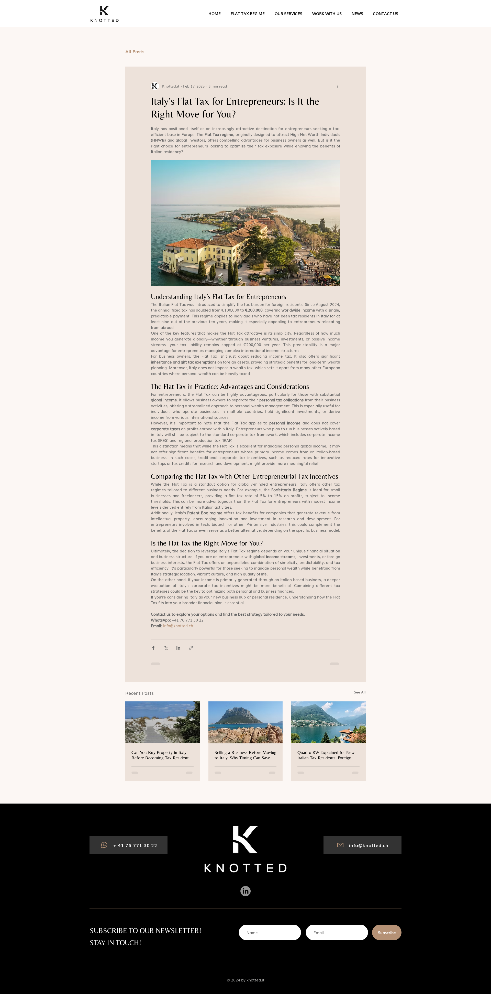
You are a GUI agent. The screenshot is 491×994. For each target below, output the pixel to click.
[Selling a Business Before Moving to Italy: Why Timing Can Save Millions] (245, 722)
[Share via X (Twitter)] (165, 647)
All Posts (134, 51)
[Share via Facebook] (153, 647)
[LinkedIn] (245, 891)
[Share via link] (190, 647)
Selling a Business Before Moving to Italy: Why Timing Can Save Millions (245, 755)
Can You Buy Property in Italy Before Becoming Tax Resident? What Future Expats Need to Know (161, 755)
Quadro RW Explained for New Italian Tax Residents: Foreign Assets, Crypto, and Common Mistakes (325, 755)
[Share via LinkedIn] (178, 647)
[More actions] (337, 86)
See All (360, 691)
